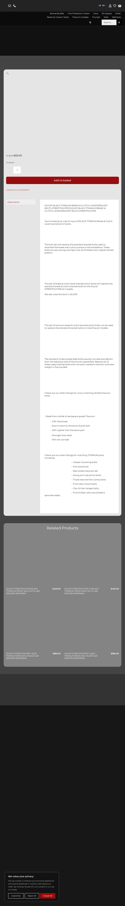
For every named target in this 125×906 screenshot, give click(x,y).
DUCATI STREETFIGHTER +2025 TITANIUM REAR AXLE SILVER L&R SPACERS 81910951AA (80, 655)
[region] (32, 886)
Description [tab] (13, 202)
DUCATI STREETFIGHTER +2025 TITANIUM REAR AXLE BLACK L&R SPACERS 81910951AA (22, 655)
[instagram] (5, 6)
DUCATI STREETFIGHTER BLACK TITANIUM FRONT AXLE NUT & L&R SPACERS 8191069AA (23, 591)
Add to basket (62, 180)
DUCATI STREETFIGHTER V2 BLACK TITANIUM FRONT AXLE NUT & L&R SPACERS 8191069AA (81, 591)
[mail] (9, 5)
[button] (90, 22)
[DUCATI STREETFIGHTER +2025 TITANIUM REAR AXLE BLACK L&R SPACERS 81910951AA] (33, 625)
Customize (16, 896)
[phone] (14, 5)
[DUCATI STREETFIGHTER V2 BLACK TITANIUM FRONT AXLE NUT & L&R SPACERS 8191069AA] (91, 561)
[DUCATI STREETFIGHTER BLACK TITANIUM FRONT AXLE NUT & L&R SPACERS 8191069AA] (33, 561)
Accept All (47, 896)
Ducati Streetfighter (22, 190)
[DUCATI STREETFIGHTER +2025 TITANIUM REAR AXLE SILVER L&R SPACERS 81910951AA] (91, 625)
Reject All (32, 896)
